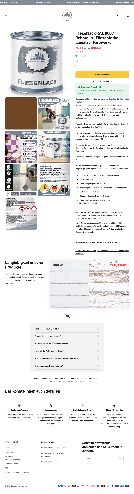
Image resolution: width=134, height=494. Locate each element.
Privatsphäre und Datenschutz (17, 472)
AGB (6, 468)
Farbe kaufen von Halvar (51, 462)
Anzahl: (78, 61)
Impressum (9, 452)
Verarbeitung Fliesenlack (85, 250)
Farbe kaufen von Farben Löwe (54, 448)
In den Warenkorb (102, 74)
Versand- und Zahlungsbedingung (13, 457)
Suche (7, 448)
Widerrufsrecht (11, 463)
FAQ (6, 476)
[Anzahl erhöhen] (89, 66)
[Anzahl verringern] (79, 66)
